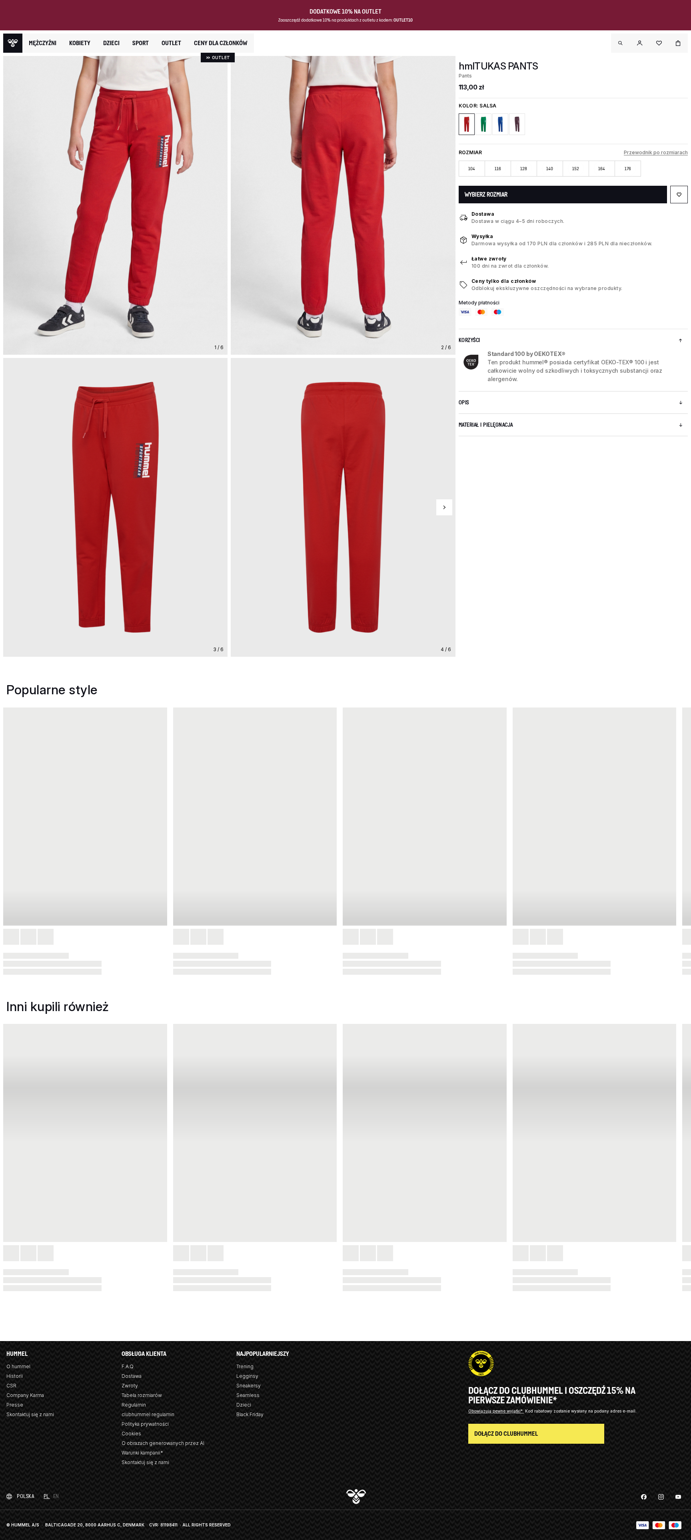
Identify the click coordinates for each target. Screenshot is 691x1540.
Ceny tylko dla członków (503, 281)
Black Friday (250, 1414)
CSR (11, 1386)
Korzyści (469, 340)
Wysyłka (482, 236)
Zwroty (130, 1386)
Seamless (248, 1395)
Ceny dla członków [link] (221, 43)
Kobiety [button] (79, 43)
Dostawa (483, 214)
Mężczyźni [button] (42, 43)
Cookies (131, 1434)
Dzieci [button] (111, 43)
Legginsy (247, 1376)
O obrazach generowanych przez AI (163, 1443)
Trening (245, 1366)
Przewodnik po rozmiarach (656, 152)
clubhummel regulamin (148, 1414)
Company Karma (25, 1395)
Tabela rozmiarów (142, 1395)
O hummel (18, 1366)
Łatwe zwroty (489, 259)
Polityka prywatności (145, 1424)
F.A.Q (128, 1366)
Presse (14, 1405)
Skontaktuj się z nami (30, 1414)
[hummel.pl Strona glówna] (12, 43)
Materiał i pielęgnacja (486, 425)
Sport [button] (140, 43)
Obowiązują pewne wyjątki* (496, 1411)
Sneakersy (248, 1386)
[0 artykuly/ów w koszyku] (678, 43)
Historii (14, 1376)
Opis (464, 402)
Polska (25, 1496)
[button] (620, 43)
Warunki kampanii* (142, 1453)
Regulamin (134, 1405)
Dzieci (243, 1405)
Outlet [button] (171, 43)
